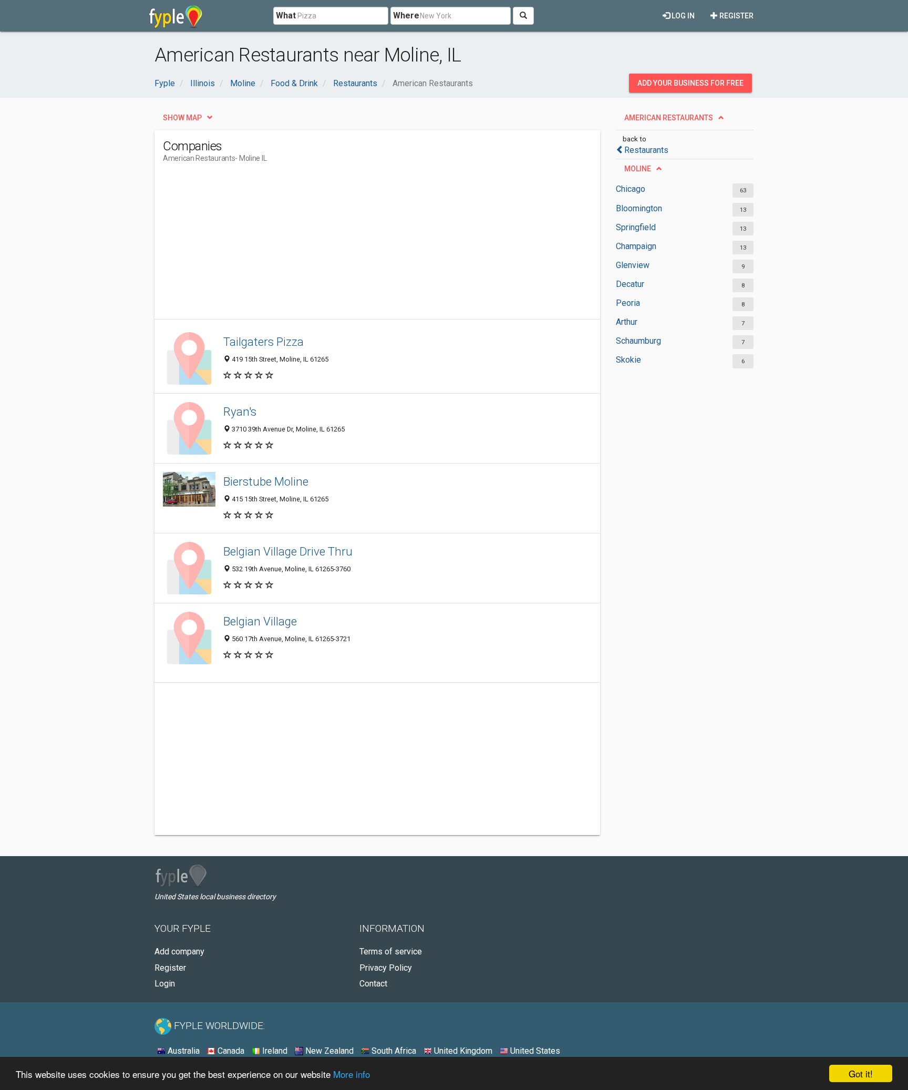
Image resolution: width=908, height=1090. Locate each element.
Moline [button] (637, 168)
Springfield (636, 227)
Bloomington (639, 208)
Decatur (630, 284)
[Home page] (176, 16)
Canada (229, 1051)
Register (736, 16)
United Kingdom (462, 1051)
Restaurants (646, 150)
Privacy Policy (385, 968)
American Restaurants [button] (668, 118)
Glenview (632, 265)
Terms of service (390, 952)
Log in (682, 16)
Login (164, 984)
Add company (179, 952)
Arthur (626, 322)
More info (351, 1074)
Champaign (636, 246)
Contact (373, 984)
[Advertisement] (354, 245)
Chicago (630, 189)
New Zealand (328, 1051)
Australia (183, 1051)
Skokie (628, 360)
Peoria (628, 303)
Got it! (861, 1073)
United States (534, 1051)
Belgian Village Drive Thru (288, 551)
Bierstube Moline (265, 481)
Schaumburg (638, 341)
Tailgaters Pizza (263, 341)
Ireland (273, 1051)
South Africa (392, 1051)
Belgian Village (260, 621)
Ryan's (239, 411)
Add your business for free (690, 83)
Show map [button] (182, 118)
